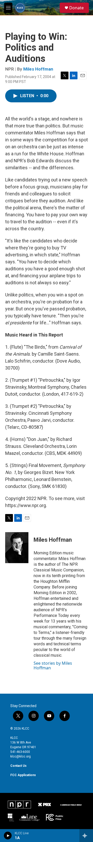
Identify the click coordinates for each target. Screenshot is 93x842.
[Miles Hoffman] (16, 547)
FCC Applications (23, 775)
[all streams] (86, 835)
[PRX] (44, 804)
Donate (76, 7)
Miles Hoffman (38, 69)
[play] (8, 835)
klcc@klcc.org (20, 756)
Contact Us (18, 766)
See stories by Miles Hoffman (53, 665)
